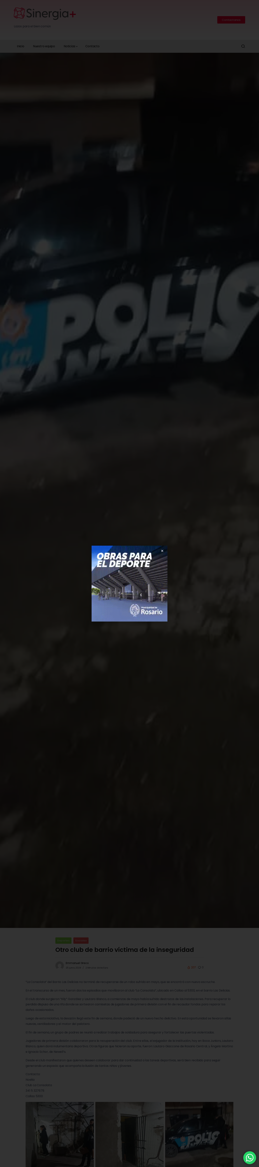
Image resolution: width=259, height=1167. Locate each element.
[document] (129, 583)
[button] (162, 550)
